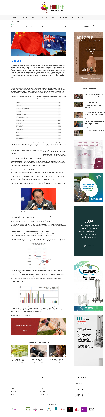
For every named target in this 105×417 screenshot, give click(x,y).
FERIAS (47, 17)
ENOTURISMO (63, 17)
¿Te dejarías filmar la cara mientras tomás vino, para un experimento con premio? (94, 114)
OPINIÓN (72, 17)
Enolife (13, 29)
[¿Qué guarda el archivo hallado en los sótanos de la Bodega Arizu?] (78, 96)
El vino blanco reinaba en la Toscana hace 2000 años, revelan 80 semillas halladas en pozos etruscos (94, 105)
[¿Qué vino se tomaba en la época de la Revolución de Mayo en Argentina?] (78, 124)
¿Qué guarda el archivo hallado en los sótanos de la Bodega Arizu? (94, 95)
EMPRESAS (80, 17)
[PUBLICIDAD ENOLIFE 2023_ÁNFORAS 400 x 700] (88, 32)
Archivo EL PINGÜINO (89, 88)
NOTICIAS (13, 17)
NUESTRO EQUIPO (15, 21)
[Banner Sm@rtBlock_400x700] (88, 316)
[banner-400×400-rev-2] (88, 140)
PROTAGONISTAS (23, 17)
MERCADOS (40, 17)
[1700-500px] (38, 319)
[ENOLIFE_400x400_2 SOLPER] (88, 173)
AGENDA (54, 17)
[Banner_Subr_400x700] (88, 207)
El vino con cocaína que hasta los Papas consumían (94, 131)
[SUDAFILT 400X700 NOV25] (88, 261)
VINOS (32, 17)
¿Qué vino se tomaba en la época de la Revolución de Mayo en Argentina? (94, 123)
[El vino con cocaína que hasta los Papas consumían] (78, 133)
